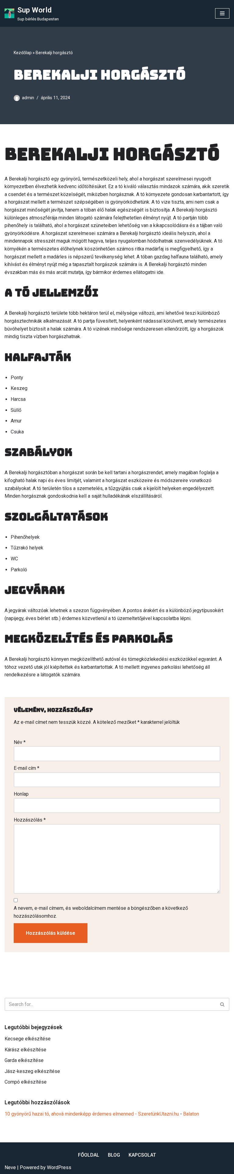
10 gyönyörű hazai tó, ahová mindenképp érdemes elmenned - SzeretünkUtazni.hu (92, 1114)
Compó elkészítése (26, 1082)
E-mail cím (26, 768)
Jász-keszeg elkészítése (32, 1071)
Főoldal (88, 1155)
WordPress (59, 1167)
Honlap (21, 794)
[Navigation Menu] (222, 13)
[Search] (222, 1004)
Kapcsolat (142, 1155)
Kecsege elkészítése (28, 1039)
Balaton (191, 1114)
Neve (10, 1167)
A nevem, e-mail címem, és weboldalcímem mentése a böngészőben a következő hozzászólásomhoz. (101, 912)
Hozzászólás (30, 820)
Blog (114, 1155)
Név (20, 742)
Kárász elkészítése (25, 1050)
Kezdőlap (23, 52)
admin (28, 97)
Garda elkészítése (24, 1060)
